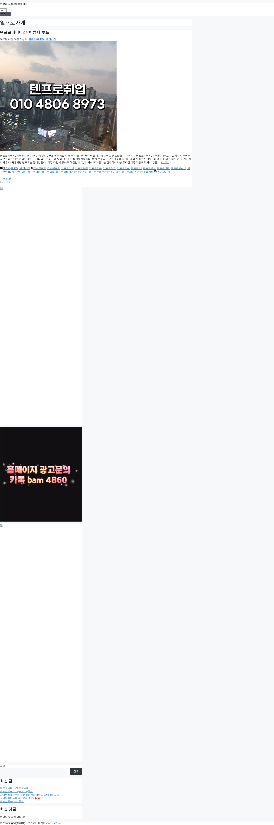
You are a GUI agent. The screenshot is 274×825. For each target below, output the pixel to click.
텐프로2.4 (136, 168)
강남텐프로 (53, 168)
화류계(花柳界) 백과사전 (14, 4)
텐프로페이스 (129, 172)
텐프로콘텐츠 (96, 172)
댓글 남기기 (163, 172)
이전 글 (7, 178)
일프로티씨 (123, 168)
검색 (2, 766)
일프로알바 (95, 168)
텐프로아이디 (19, 172)
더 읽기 (165, 162)
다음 (10, 182)
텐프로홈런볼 (145, 172)
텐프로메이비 (178, 168)
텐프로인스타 (80, 172)
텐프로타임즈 (113, 172)
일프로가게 (67, 168)
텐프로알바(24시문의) (12, 801)
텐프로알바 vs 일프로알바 (14, 788)
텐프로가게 (149, 168)
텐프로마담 (163, 168)
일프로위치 (109, 168)
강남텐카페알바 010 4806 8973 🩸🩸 (20, 798)
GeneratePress (53, 823)
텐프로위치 (48, 172)
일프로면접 (81, 168)
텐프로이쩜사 (63, 172)
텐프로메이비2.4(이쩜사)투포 (24, 32)
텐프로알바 (34, 172)
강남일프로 (39, 168)
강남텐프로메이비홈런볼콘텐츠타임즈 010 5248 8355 (29, 794)
